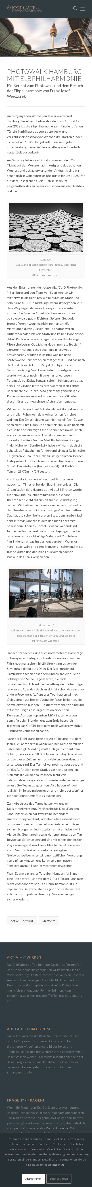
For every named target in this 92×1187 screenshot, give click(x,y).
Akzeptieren (33, 1178)
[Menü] (82, 9)
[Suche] (73, 9)
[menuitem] (73, 9)
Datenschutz (56, 1164)
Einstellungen (59, 1178)
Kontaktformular (57, 1128)
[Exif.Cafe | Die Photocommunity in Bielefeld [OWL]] (38, 9)
